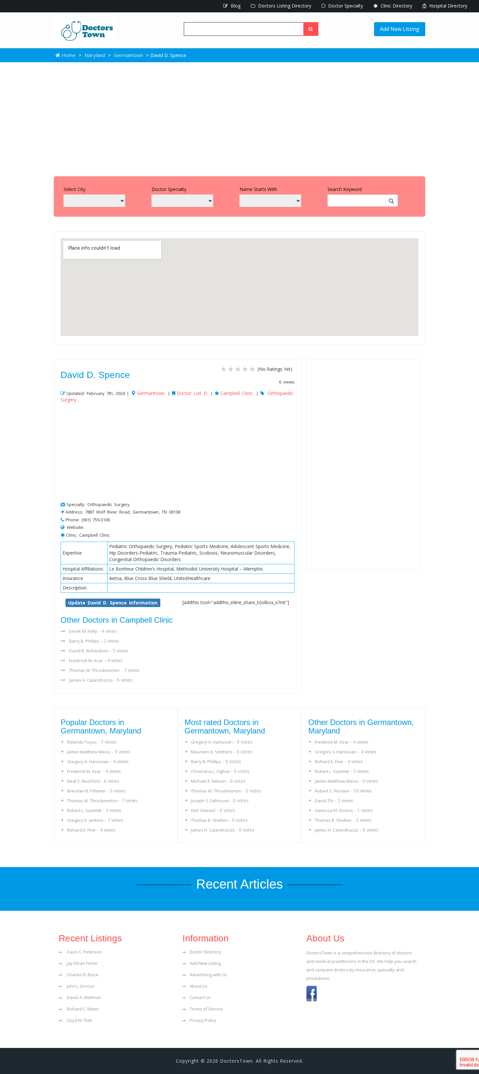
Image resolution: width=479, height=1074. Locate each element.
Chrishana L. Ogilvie (210, 771)
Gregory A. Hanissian (88, 761)
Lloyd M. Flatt (79, 1020)
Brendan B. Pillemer (86, 791)
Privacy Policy (203, 1020)
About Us (199, 986)
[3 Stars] (238, 369)
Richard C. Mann (82, 1009)
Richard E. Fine (81, 830)
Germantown (128, 55)
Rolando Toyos (82, 742)
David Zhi (324, 801)
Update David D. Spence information (112, 603)
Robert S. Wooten (332, 791)
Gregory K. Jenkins (85, 820)
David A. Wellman (83, 997)
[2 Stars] (230, 369)
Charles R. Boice (82, 975)
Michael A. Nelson (208, 781)
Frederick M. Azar (86, 660)
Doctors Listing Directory (284, 6)
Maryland (94, 55)
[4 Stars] (245, 369)
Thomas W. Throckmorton (94, 670)
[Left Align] (310, 29)
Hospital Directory (447, 6)
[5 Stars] (252, 369)
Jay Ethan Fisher (82, 963)
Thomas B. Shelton (209, 820)
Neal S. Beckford (83, 781)
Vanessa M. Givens (334, 810)
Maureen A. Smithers (211, 752)
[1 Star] (223, 369)
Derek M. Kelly (83, 631)
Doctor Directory (206, 952)
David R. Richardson (89, 651)
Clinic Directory (395, 6)
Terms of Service (206, 1009)
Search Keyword (344, 189)
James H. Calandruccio (91, 680)
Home (68, 55)
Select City (74, 189)
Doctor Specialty (345, 6)
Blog (234, 6)
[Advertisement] (239, 117)
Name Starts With (258, 189)
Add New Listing (399, 29)
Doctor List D (192, 393)
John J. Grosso (80, 986)
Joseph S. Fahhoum (210, 801)
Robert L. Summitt (84, 810)
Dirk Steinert (203, 810)
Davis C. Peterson (84, 952)
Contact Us (200, 997)
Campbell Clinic (236, 393)
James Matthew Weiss (88, 752)
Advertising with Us (208, 975)
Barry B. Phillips (84, 641)
